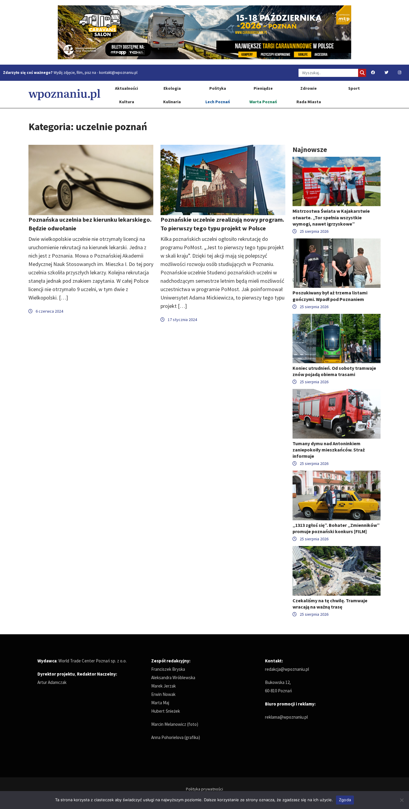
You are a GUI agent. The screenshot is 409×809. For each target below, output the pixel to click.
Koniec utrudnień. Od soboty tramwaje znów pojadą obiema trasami (334, 371)
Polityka (217, 88)
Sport (354, 88)
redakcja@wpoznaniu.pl (287, 669)
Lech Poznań (217, 101)
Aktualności (126, 88)
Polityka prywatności (204, 789)
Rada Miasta (308, 101)
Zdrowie (308, 88)
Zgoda (345, 799)
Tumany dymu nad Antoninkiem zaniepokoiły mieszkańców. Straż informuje (329, 449)
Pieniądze (263, 88)
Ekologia (172, 88)
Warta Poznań (263, 101)
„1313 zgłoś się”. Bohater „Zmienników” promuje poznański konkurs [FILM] (336, 528)
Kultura (126, 101)
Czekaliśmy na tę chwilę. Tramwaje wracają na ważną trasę (330, 603)
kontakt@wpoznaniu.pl (118, 72)
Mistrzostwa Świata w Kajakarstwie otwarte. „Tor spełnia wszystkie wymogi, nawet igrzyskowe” (331, 217)
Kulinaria (172, 101)
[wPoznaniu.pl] (64, 94)
